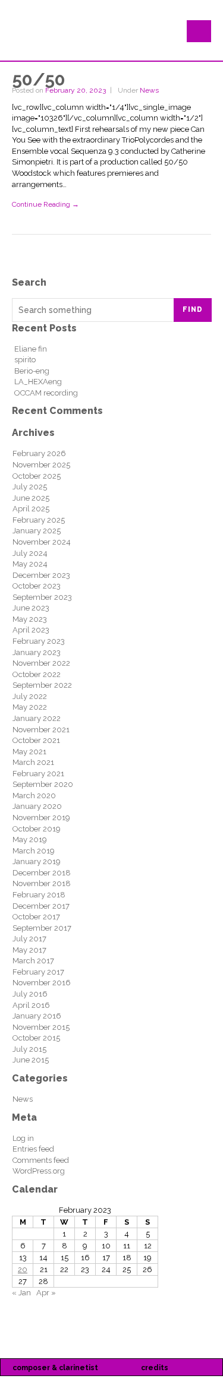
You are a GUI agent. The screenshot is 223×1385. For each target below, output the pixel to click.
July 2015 (29, 1049)
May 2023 (29, 619)
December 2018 (41, 872)
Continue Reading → (45, 204)
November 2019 (41, 817)
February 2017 (38, 971)
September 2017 (41, 928)
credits (154, 1368)
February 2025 (38, 520)
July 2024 (30, 553)
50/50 (38, 79)
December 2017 (41, 906)
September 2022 (42, 685)
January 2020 (37, 806)
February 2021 (38, 773)
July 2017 (29, 938)
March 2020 (34, 795)
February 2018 (38, 894)
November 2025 (41, 464)
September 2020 (42, 784)
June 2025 (30, 498)
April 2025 (30, 508)
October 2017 (36, 916)
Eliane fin (30, 348)
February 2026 (39, 453)
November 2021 (41, 729)
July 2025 (29, 486)
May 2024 (30, 563)
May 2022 (29, 707)
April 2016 (31, 1005)
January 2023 (36, 652)
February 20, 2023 (75, 90)
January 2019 (36, 861)
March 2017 (33, 960)
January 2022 (36, 718)
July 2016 (30, 993)
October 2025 (36, 476)
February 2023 (38, 641)
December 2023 (41, 575)
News (149, 90)
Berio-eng (31, 370)
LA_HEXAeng (38, 381)
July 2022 (29, 696)
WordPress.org (38, 1170)
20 (22, 1269)
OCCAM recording (46, 392)
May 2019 (29, 839)
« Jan (21, 1292)
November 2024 (41, 541)
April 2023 (30, 629)
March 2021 (33, 762)
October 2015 (36, 1037)
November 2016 (41, 982)
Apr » (46, 1292)
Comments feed (40, 1160)
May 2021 (29, 751)
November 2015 (41, 1027)
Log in (23, 1138)
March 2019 (33, 850)
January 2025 (36, 530)
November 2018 (41, 883)
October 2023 (36, 585)
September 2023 (42, 597)
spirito (25, 359)
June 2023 (30, 607)
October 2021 (36, 740)
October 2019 (36, 828)
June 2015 (30, 1059)
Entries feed (33, 1148)
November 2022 (41, 663)
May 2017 (29, 950)
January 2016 (36, 1015)
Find (193, 309)
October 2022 (36, 674)
